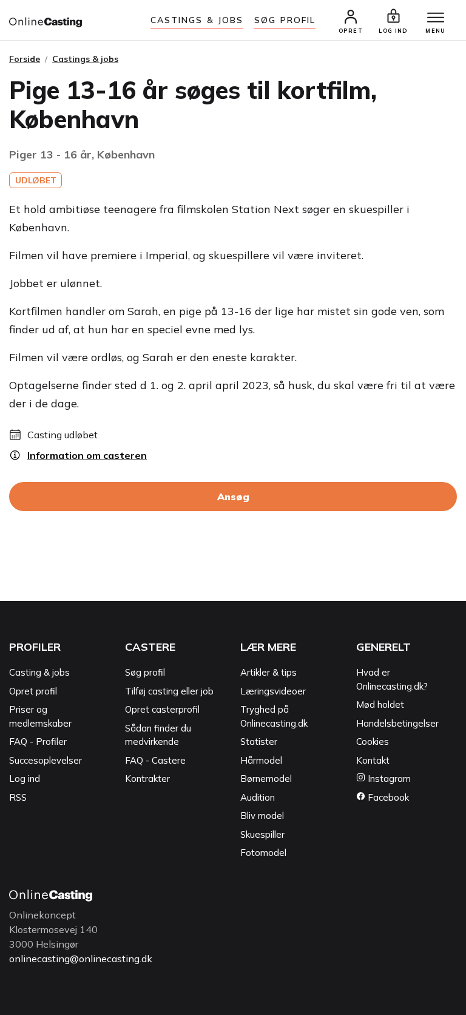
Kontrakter (147, 778)
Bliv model (262, 815)
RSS (18, 797)
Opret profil (33, 691)
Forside (24, 58)
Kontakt (373, 760)
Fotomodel (263, 852)
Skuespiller (262, 834)
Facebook (387, 797)
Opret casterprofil (162, 709)
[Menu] (435, 18)
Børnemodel (266, 778)
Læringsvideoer (273, 691)
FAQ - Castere (155, 760)
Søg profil (145, 672)
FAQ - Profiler (38, 741)
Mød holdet (380, 704)
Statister (258, 741)
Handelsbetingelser (397, 723)
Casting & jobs (39, 672)
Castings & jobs (197, 20)
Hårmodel (261, 760)
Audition (257, 797)
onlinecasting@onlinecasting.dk (80, 958)
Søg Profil (285, 20)
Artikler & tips (268, 672)
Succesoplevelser (45, 760)
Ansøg (233, 497)
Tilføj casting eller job (169, 691)
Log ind (24, 778)
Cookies (372, 741)
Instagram (388, 778)
